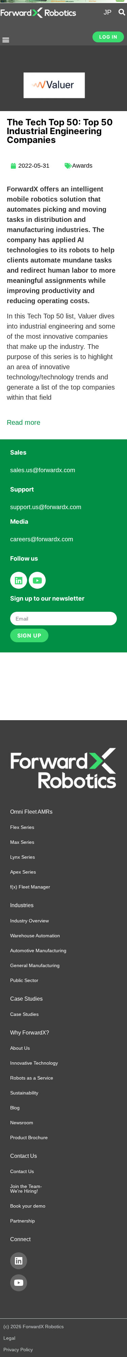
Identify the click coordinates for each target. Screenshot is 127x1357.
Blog (15, 1107)
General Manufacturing (35, 965)
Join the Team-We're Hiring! (26, 1189)
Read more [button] (23, 422)
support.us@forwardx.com (45, 507)
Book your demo (27, 1206)
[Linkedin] (18, 580)
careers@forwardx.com (41, 539)
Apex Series (23, 872)
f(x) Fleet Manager (30, 887)
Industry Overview (29, 920)
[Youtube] (37, 580)
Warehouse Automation (35, 935)
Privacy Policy (18, 1349)
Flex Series (22, 827)
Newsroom (21, 1122)
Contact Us (22, 1171)
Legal (9, 1338)
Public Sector (24, 980)
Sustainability (24, 1092)
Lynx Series (22, 857)
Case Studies (24, 1014)
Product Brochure (29, 1137)
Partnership (22, 1221)
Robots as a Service (31, 1078)
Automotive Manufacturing (38, 950)
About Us (20, 1048)
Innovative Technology (34, 1063)
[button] (5, 39)
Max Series (22, 842)
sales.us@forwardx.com (42, 470)
